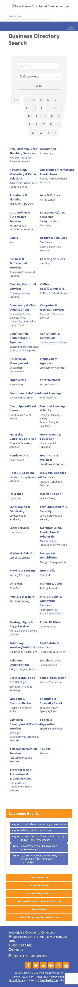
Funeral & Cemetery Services (22, 436)
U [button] (51, 124)
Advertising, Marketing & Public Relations (23, 174)
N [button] (37, 116)
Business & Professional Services (18, 263)
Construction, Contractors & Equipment (19, 338)
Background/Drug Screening (49, 223)
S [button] (36, 124)
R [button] (29, 124)
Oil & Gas (15, 584)
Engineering (17, 380)
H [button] (35, 108)
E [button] (55, 99)
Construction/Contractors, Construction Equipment (24, 349)
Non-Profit (47, 571)
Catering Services (52, 259)
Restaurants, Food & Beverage (22, 680)
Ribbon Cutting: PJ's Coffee (36, 828)
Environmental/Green (24, 393)
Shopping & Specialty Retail (51, 701)
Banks (13, 238)
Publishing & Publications (23, 652)
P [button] (52, 116)
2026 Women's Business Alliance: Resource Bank (39, 845)
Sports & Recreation (47, 722)
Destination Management (18, 361)
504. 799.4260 (22, 945)
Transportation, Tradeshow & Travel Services (20, 774)
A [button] (26, 99)
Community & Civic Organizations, (20, 316)
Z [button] (55, 132)
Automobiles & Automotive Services (19, 217)
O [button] (45, 116)
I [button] (41, 108)
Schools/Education (53, 678)
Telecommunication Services (23, 751)
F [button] (62, 99)
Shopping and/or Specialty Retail (49, 709)
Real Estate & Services (49, 645)
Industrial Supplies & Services (53, 475)
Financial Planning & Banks (52, 408)
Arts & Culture (50, 195)
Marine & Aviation (22, 553)
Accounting (48, 149)
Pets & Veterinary (22, 597)
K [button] (54, 108)
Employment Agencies (49, 361)
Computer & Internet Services (52, 307)
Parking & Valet (51, 584)
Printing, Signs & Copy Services (21, 624)
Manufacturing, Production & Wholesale (51, 532)
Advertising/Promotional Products (53, 180)
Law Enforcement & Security (54, 509)
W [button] (33, 132)
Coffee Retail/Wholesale (52, 286)
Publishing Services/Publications (24, 645)
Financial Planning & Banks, (51, 417)
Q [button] (59, 116)
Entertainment (50, 380)
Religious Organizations (19, 662)
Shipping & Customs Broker (20, 701)
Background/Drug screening (53, 214)
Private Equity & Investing (49, 424)
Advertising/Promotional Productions (57, 172)
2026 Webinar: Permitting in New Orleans (44, 822)
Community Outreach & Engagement (22, 323)
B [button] (34, 99)
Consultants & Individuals (50, 336)
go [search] (40, 85)
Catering (45, 263)
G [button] (27, 108)
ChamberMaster (49, 980)
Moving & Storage (22, 571)
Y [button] (48, 132)
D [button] (48, 99)
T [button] (44, 124)
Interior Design (50, 494)
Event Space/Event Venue (22, 408)
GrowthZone (16, 980)
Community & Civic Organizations (22, 307)
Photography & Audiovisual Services (51, 601)
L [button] (61, 108)
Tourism (45, 749)
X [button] (41, 132)
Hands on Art (18, 455)
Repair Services (51, 660)
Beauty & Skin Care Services (53, 240)
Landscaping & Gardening (19, 509)
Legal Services (19, 528)
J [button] (47, 108)
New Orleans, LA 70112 (38, 939)
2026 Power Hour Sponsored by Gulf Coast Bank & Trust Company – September (41, 856)
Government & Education (50, 436)
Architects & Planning (18, 197)
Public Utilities (50, 622)
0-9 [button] (16, 99)
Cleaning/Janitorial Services (22, 286)
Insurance (16, 494)
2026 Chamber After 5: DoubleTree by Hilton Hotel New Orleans (42, 835)
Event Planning (50, 393)
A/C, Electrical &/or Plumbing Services (23, 151)
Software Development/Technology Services (27, 724)
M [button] (29, 116)
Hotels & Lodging (21, 473)
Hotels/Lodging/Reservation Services (25, 479)
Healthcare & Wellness (49, 457)
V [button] (58, 124)
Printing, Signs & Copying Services (23, 633)
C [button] (41, 99)
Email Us (17, 949)
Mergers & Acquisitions (48, 555)
